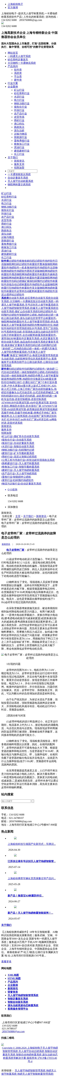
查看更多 (6, 961)
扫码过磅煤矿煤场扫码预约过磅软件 (32, 281)
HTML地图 (14, 978)
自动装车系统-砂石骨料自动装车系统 (30, 298)
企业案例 (13, 86)
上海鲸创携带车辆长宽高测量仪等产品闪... (32, 878)
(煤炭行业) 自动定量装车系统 (17, 443)
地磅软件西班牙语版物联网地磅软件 (37, 271)
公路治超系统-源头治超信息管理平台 (25, 318)
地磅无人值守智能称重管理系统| (35, 1073)
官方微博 (13, 7)
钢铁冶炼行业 (21, 103)
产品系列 (13, 66)
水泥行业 (19, 96)
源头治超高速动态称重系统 (23, 1005)
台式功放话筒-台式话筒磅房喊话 (35, 392)
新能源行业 (20, 137)
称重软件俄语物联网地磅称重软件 (20, 274)
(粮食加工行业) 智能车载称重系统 (20, 466)
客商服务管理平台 (18, 1008)
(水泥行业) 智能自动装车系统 (17, 446)
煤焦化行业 (20, 106)
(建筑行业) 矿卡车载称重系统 (17, 453)
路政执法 (19, 127)
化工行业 (19, 154)
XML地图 (13, 975)
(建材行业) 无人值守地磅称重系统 (20, 470)
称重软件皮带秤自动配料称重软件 (25, 291)
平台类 (18, 76)
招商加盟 (19, 167)
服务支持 (19, 164)
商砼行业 (19, 120)
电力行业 (19, 100)
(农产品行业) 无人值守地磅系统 (19, 473)
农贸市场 (19, 117)
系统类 (18, 73)
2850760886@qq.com (13, 1031)
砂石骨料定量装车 (18, 59)
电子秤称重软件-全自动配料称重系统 (25, 335)
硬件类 (18, 79)
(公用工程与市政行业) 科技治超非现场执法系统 (28, 460)
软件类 (18, 69)
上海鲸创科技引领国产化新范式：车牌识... (32, 844)
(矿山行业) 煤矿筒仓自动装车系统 (20, 436)
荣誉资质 (13, 992)
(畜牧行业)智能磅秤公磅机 (16, 476)
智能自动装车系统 (18, 1002)
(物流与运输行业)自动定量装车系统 (21, 483)
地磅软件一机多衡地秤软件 (24, 267)
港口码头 (19, 123)
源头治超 (19, 130)
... (32, 861)
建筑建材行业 (21, 150)
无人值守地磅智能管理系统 (23, 995)
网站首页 (13, 52)
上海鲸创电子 (15, 4)
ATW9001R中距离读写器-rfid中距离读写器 (25, 402)
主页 (17, 516)
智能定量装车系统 (18, 998)
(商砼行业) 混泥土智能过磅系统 (19, 456)
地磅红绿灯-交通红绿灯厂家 (24, 382)
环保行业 (19, 110)
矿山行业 (19, 90)
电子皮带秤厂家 (15, 549)
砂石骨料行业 (21, 93)
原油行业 (19, 147)
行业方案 (13, 83)
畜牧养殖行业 (21, 140)
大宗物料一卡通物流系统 (22, 63)
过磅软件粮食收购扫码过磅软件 (27, 260)
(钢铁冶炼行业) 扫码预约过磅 (17, 449)
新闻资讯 (19, 160)
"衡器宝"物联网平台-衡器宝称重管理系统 (32, 355)
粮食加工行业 (21, 144)
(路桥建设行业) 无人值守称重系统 (20, 463)
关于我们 (13, 157)
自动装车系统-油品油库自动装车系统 (25, 341)
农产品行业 (20, 113)
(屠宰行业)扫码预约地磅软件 (17, 480)
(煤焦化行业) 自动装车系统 (16, 439)
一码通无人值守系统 (19, 56)
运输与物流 (20, 133)
